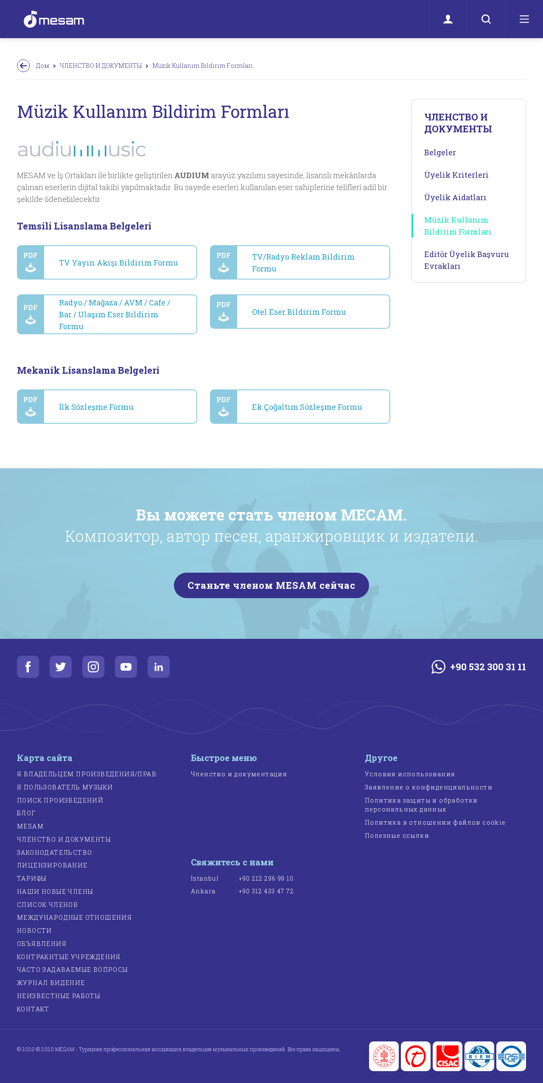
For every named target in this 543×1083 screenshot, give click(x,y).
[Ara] (486, 19)
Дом (42, 66)
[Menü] (524, 19)
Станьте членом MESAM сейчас (272, 585)
